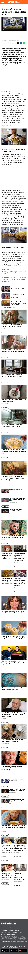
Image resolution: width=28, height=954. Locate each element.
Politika (3, 934)
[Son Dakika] (14, 2)
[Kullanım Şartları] (5, 945)
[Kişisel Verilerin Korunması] (20, 946)
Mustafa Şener (6, 105)
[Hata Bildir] (16, 947)
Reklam (8, 928)
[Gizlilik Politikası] (13, 945)
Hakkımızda (3, 928)
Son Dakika (4, 930)
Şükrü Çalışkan (15, 154)
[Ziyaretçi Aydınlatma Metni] (7, 947)
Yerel (21, 932)
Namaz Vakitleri (11, 934)
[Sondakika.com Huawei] (23, 950)
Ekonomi (3, 932)
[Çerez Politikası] (9, 946)
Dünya (17, 930)
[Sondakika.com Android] (14, 950)
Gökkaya (10, 252)
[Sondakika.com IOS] (5, 950)
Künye (15, 928)
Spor (9, 932)
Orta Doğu (21, 217)
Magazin (15, 932)
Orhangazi (21, 94)
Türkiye (3, 92)
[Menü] (2, 2)
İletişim (11, 928)
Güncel (11, 930)
